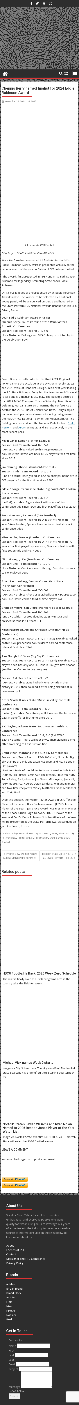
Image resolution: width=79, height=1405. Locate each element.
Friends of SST (15, 1250)
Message (15, 1387)
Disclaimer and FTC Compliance (25, 1258)
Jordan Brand (14, 1288)
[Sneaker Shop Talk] (5, 73)
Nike (9, 1306)
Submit (14, 1396)
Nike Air (11, 1310)
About (10, 1245)
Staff (33, 101)
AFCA (21, 427)
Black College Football (16, 833)
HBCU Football (25, 838)
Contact (11, 1254)
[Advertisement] (19, 224)
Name (13, 1346)
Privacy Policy (15, 1263)
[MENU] (75, 73)
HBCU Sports (36, 833)
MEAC (47, 833)
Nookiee (11, 1315)
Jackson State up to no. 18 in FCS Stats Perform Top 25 (59, 855)
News (54, 833)
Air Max (11, 1297)
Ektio (9, 1302)
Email (12, 1364)
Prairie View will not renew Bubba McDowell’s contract (20, 855)
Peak (9, 1319)
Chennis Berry (9, 838)
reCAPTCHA (16, 1391)
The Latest (64, 833)
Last (12, 1355)
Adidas (10, 1284)
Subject (14, 1369)
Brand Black (13, 1293)
